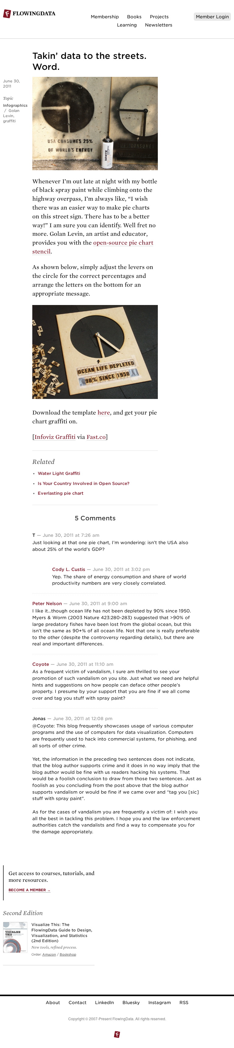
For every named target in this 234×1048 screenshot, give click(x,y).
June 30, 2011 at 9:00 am (98, 603)
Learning (127, 24)
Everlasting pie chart (60, 493)
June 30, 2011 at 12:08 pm (82, 718)
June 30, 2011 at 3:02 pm (121, 569)
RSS (183, 1002)
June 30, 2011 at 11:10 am (84, 664)
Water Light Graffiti (59, 473)
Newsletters (158, 24)
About (53, 1002)
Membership (105, 16)
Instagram (159, 1002)
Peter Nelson (47, 603)
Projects (159, 16)
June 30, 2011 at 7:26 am (71, 535)
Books (134, 16)
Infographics (15, 105)
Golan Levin (11, 113)
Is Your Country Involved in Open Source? (83, 483)
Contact (78, 1002)
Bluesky (131, 1002)
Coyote (40, 664)
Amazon (49, 954)
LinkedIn (104, 1002)
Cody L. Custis (68, 569)
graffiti (9, 121)
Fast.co (96, 437)
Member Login (212, 16)
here (104, 412)
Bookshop (68, 954)
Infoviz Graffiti (55, 437)
